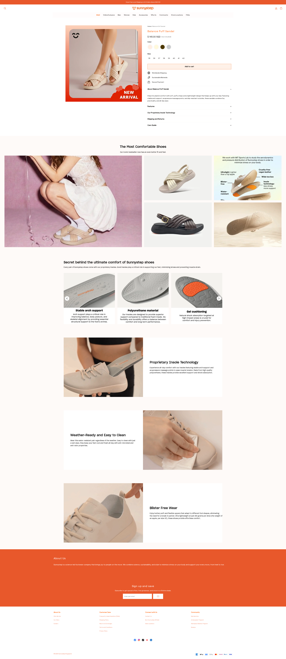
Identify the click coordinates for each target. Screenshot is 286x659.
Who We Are (57, 616)
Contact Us (148, 616)
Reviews (193, 627)
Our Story (56, 620)
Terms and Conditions (105, 627)
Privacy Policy (103, 631)
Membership (195, 616)
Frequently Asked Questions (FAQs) (109, 616)
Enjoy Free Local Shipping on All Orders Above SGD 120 (143, 2)
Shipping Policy (104, 620)
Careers (56, 623)
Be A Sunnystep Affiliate (152, 620)
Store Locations (149, 623)
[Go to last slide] (67, 298)
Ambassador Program (197, 620)
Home (149, 26)
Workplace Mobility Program (199, 623)
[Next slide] (219, 298)
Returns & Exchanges (105, 623)
